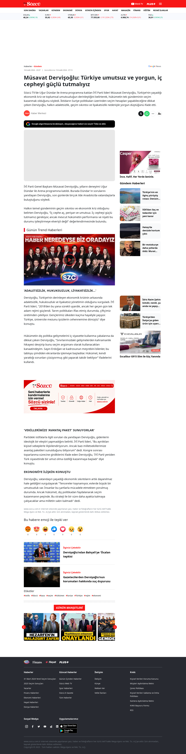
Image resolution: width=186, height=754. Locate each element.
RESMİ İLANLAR (160, 10)
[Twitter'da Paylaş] (141, 113)
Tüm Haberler (65, 697)
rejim (87, 595)
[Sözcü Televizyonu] (26, 662)
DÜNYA (78, 10)
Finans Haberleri (31, 693)
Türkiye (79, 595)
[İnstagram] (26, 726)
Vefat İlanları (100, 693)
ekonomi (97, 595)
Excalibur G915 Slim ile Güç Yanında (140, 356)
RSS (131, 710)
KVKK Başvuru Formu (139, 705)
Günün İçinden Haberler (70, 679)
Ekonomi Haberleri (32, 697)
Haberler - (28, 66)
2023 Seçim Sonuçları (33, 683)
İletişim (98, 679)
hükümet (60, 595)
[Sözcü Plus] (64, 662)
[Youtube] (45, 726)
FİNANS (137, 10)
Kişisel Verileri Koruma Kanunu (144, 679)
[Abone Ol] (154, 66)
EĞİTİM (147, 10)
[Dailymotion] (51, 726)
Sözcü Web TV (65, 683)
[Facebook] (32, 726)
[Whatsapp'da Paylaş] (147, 113)
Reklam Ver (100, 688)
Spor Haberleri (66, 688)
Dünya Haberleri (31, 707)
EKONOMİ (67, 10)
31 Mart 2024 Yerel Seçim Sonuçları (40, 679)
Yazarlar (27, 688)
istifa (27, 595)
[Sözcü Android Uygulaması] (68, 730)
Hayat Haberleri (31, 702)
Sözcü (35, 595)
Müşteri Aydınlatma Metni (142, 683)
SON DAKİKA (30, 10)
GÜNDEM (55, 10)
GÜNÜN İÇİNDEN (93, 10)
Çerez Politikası (137, 688)
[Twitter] (39, 726)
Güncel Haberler (68, 672)
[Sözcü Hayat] (50, 662)
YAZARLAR (43, 10)
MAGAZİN (125, 10)
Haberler (28, 672)
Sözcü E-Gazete (66, 693)
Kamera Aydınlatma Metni (142, 701)
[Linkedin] (57, 726)
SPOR (106, 10)
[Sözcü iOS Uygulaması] (68, 725)
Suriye (70, 595)
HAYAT (115, 10)
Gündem (38, 66)
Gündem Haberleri (132, 183)
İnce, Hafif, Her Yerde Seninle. (137, 176)
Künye (97, 683)
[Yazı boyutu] (159, 113)
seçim (50, 595)
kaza (43, 595)
